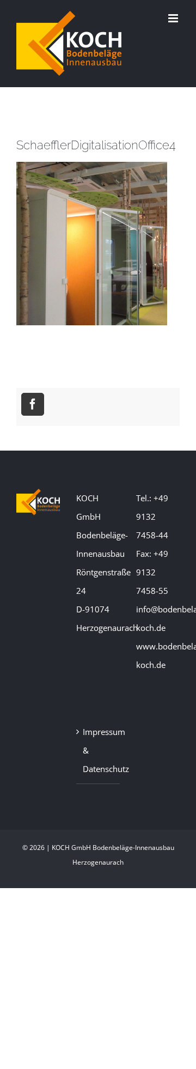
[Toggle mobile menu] (174, 18)
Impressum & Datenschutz (98, 750)
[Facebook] (32, 404)
